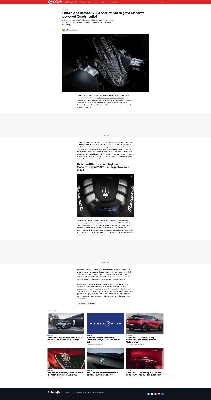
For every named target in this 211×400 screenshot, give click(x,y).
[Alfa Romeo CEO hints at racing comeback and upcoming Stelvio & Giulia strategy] (145, 323)
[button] (159, 2)
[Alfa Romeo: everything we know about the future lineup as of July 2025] (66, 358)
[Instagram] (155, 394)
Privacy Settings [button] (71, 396)
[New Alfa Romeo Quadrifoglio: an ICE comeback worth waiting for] (105, 358)
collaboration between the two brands (110, 98)
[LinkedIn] (162, 394)
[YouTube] (159, 394)
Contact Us (50, 396)
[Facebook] (148, 394)
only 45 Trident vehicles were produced (106, 105)
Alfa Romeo (50, 335)
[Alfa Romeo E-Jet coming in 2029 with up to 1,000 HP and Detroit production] (145, 358)
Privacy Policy (63, 396)
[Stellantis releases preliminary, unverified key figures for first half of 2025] (105, 323)
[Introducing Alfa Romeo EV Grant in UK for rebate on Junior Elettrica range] (66, 323)
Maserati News (91, 303)
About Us (56, 396)
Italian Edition (80, 396)
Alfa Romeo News (82, 303)
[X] (152, 394)
